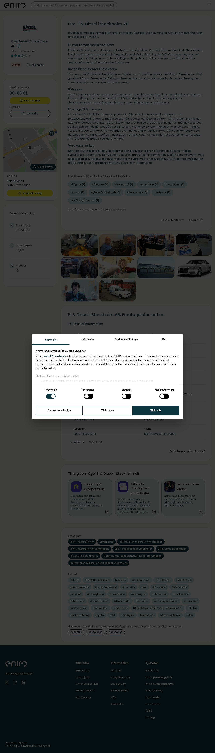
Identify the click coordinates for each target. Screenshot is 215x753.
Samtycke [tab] (51, 339)
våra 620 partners (55, 356)
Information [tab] (88, 339)
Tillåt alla (155, 410)
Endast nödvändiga (59, 410)
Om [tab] (164, 339)
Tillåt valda (107, 410)
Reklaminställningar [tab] (126, 339)
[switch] (88, 396)
